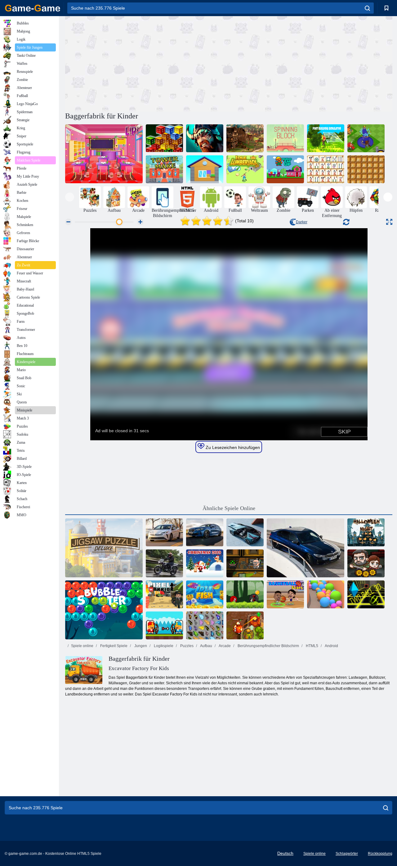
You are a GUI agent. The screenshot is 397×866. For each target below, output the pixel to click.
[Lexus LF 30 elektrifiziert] (245, 532)
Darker (301, 222)
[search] (367, 8)
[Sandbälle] (325, 594)
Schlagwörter (347, 853)
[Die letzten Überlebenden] (366, 563)
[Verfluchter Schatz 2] (245, 625)
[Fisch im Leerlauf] (204, 594)
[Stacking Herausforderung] (164, 138)
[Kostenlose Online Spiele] (32, 8)
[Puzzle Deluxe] (104, 547)
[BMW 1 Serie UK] (204, 532)
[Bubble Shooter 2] (104, 609)
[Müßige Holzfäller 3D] (245, 169)
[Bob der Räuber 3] (245, 563)
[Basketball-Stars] (285, 594)
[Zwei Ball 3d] (366, 594)
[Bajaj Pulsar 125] (164, 563)
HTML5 (311, 646)
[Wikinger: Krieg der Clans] (204, 138)
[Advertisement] (147, 63)
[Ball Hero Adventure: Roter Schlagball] (245, 594)
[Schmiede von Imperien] (245, 138)
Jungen (140, 646)
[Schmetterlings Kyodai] (204, 625)
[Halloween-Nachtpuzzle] (366, 532)
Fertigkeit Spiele (113, 646)
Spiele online (82, 646)
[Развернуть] (389, 222)
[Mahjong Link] (325, 169)
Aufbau (205, 646)
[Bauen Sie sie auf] (285, 169)
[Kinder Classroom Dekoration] (104, 153)
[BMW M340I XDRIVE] (305, 547)
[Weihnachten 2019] (204, 563)
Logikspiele (163, 646)
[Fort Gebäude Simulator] (325, 138)
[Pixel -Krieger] (164, 594)
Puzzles (186, 646)
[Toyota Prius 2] (164, 532)
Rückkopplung (380, 853)
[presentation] (69, 197)
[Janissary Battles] (164, 625)
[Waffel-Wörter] (366, 169)
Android (331, 646)
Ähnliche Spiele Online (229, 508)
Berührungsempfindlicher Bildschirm (268, 646)
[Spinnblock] (285, 138)
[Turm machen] (164, 169)
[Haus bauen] (204, 169)
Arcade (224, 646)
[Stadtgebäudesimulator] (366, 138)
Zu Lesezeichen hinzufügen (232, 447)
